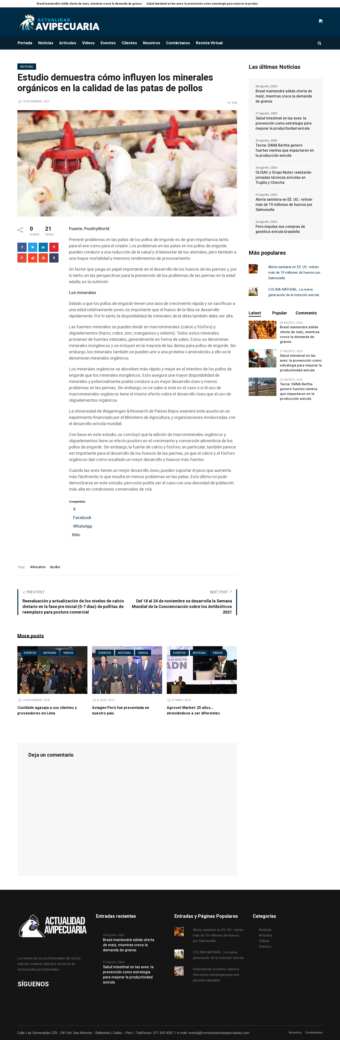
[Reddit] (32, 258)
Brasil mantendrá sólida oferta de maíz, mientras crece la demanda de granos (59, 4)
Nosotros (295, 1033)
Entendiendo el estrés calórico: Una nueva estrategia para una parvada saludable (216, 975)
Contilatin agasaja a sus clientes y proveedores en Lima (47, 710)
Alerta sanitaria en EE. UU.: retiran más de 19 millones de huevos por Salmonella (284, 205)
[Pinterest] (54, 247)
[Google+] (22, 258)
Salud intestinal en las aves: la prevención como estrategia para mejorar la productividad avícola (181, 4)
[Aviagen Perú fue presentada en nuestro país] (127, 670)
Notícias (265, 929)
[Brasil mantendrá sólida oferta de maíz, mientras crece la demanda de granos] (262, 329)
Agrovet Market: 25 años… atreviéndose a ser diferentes (193, 710)
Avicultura (38, 567)
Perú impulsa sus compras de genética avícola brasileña (280, 229)
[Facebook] (22, 247)
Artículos (265, 935)
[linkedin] (43, 247)
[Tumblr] (54, 258)
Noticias (26, 67)
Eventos (30, 653)
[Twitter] (32, 247)
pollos (56, 567)
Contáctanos (314, 1033)
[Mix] (43, 258)
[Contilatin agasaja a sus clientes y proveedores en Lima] (52, 670)
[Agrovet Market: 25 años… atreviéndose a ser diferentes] (202, 670)
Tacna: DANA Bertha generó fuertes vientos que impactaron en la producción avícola (285, 150)
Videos (68, 653)
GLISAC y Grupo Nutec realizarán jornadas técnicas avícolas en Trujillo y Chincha (283, 177)
